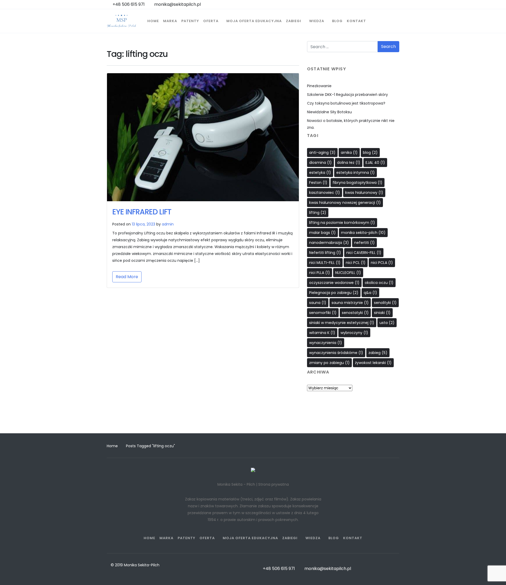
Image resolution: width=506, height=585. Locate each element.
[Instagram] (353, 420)
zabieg (377, 352)
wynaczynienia (325, 342)
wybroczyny (354, 332)
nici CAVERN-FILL (363, 252)
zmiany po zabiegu (329, 362)
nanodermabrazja (329, 242)
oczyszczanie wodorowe (334, 282)
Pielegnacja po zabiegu (333, 292)
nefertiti (364, 242)
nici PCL (356, 262)
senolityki (385, 302)
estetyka (320, 172)
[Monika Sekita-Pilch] (121, 21)
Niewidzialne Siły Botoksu (329, 112)
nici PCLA (382, 262)
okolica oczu (379, 282)
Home (112, 446)
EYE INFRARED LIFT (141, 212)
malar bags (322, 232)
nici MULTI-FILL (324, 262)
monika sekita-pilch (363, 232)
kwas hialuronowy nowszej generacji (345, 202)
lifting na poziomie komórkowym (342, 222)
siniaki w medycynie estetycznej (341, 322)
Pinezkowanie (319, 86)
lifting (317, 212)
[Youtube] (363, 420)
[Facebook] (343, 420)
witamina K (322, 332)
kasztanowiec (324, 192)
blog (370, 152)
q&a (370, 292)
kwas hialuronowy (364, 192)
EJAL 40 (375, 162)
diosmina (320, 162)
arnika (349, 152)
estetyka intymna (355, 172)
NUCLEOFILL (348, 272)
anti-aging (322, 152)
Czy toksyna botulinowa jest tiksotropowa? (346, 103)
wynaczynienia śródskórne (336, 352)
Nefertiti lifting (325, 252)
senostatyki (355, 312)
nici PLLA (319, 272)
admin (168, 224)
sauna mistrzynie (350, 302)
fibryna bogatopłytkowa (357, 182)
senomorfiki (323, 312)
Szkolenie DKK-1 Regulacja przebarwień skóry (347, 94)
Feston (318, 182)
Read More (127, 277)
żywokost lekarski (373, 362)
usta (387, 322)
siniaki (382, 312)
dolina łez (348, 162)
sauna (317, 302)
